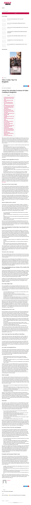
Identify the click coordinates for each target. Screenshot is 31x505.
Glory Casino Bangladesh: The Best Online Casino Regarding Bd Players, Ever (8, 103)
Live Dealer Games (6, 127)
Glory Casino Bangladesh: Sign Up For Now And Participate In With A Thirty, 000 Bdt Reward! (9, 107)
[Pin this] (28, 86)
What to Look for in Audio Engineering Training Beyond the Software (16, 23)
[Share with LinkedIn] (27, 86)
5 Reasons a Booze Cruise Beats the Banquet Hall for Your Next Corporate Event (17, 27)
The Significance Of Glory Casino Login (9, 105)
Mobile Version (6, 120)
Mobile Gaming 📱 (6, 114)
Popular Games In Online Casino (8, 135)
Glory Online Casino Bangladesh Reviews (9, 113)
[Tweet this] (25, 86)
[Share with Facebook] (24, 86)
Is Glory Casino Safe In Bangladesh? (8, 121)
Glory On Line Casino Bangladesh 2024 (9, 129)
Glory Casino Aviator (6, 122)
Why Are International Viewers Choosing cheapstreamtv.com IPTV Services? (17, 44)
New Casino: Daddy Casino (7, 109)
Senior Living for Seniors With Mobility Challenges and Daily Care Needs (16, 35)
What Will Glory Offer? (7, 132)
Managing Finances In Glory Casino (8, 110)
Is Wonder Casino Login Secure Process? (9, 97)
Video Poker (5, 115)
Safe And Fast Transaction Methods (8, 128)
